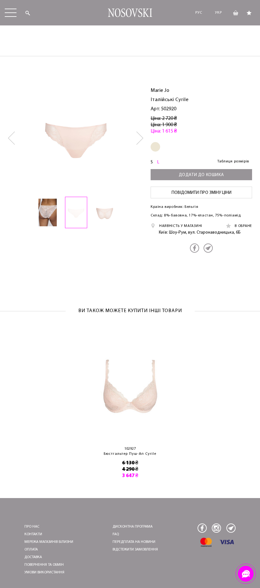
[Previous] (12, 138)
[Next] (140, 138)
